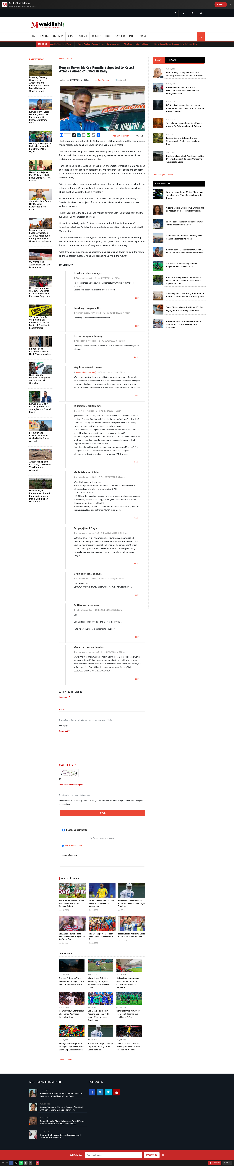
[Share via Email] (25, 1163)
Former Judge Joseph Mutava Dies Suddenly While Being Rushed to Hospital (184, 74)
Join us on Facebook (73, 846)
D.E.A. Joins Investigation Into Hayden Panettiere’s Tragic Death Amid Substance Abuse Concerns (185, 108)
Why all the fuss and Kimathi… (89, 647)
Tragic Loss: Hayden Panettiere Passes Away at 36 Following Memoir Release (184, 124)
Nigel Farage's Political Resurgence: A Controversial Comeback (39, 379)
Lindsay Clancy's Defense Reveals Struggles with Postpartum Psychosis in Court (184, 141)
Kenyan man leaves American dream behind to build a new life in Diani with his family (61, 1094)
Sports (69, 58)
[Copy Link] (30, 1163)
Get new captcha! (60, 779)
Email (61, 709)
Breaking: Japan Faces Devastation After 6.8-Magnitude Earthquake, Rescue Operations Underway (40, 235)
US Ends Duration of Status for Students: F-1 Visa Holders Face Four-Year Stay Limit (40, 292)
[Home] (47, 24)
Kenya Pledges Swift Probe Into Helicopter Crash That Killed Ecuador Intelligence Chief (182, 90)
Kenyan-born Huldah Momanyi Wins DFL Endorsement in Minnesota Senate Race (39, 117)
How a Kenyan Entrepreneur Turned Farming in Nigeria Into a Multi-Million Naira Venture (39, 496)
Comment (63, 731)
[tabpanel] (179, 113)
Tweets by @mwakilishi (163, 175)
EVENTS (132, 36)
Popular (172, 60)
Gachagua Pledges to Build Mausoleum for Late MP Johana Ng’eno (40, 147)
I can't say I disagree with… (87, 308)
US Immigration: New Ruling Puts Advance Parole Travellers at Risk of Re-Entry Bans (185, 295)
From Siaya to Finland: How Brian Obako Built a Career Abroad (39, 436)
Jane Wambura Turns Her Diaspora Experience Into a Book (40, 205)
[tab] (159, 60)
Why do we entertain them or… (89, 367)
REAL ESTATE (82, 36)
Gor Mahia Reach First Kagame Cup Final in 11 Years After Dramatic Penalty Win (98, 1015)
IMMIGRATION (58, 36)
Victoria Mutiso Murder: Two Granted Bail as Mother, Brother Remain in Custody (185, 209)
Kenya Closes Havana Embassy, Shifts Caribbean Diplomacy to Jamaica (143, 44)
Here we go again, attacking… (88, 336)
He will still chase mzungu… (88, 273)
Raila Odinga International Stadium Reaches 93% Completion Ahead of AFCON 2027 (127, 983)
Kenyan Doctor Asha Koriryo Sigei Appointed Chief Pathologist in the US (60, 1136)
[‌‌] (175, 13)
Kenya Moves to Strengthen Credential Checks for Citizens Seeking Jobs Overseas (184, 324)
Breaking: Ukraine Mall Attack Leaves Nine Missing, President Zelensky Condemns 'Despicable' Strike (185, 159)
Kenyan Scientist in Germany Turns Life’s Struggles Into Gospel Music (40, 407)
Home (34, 36)
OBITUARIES (96, 36)
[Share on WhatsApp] (21, 1163)
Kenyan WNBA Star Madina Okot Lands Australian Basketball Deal (71, 1014)
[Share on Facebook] (11, 1163)
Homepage (64, 725)
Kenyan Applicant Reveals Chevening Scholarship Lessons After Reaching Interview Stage (73, 44)
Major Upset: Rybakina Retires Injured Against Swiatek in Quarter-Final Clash (98, 983)
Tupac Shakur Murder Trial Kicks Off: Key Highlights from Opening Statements (184, 309)
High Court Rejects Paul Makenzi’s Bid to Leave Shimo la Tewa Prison (40, 176)
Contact (227, 1163)
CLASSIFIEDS (120, 36)
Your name (64, 697)
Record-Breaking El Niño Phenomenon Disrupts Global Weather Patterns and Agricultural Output (183, 280)
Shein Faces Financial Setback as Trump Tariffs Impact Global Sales (184, 223)
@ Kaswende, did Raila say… (88, 406)
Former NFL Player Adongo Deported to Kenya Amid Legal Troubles (100, 1046)
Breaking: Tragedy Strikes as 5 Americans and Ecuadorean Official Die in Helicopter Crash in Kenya (39, 84)
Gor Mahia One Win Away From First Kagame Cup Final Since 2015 (127, 1014)
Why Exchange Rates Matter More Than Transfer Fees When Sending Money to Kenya (184, 195)
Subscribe (216, 1163)
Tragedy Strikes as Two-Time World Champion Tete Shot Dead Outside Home (71, 981)
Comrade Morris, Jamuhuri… (88, 573)
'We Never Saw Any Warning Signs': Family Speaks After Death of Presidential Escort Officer (40, 322)
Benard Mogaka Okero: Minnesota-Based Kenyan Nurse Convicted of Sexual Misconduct (62, 1122)
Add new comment (121, 136)
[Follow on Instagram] (37, 1163)
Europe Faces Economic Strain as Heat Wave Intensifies (40, 351)
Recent (158, 60)
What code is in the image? (70, 785)
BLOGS (107, 36)
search (201, 36)
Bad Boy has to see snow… (87, 605)
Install (221, 4)
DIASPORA (44, 36)
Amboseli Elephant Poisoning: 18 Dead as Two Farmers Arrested (40, 465)
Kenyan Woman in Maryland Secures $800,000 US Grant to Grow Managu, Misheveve (61, 1108)
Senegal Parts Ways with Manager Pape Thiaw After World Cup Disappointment (71, 1046)
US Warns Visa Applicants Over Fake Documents (39, 264)
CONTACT (143, 36)
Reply (136, 298)
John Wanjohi (103, 80)
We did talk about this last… (88, 472)
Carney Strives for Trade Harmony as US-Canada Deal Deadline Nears (185, 237)
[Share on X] (16, 1163)
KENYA (70, 36)
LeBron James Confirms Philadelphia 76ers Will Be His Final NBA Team (128, 1046)
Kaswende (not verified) (86, 372)
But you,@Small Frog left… (87, 528)
